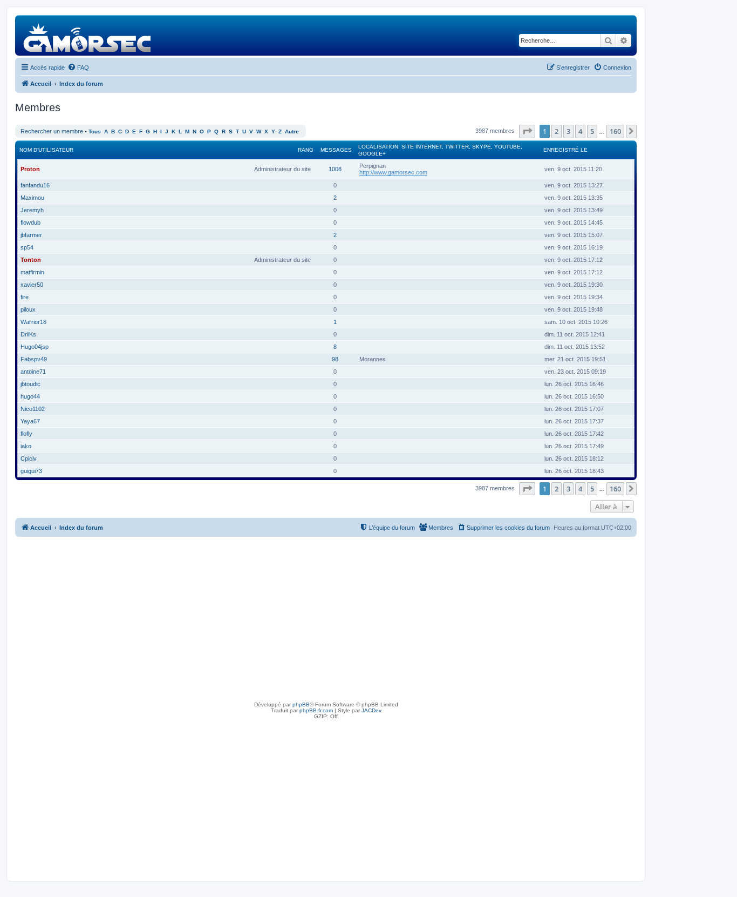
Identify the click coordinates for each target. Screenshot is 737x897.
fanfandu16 (35, 185)
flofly (26, 433)
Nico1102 (33, 409)
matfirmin (32, 272)
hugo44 (30, 396)
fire (25, 297)
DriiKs (28, 334)
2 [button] (556, 131)
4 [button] (580, 131)
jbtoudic (30, 384)
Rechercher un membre (52, 131)
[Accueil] (88, 35)
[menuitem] (78, 67)
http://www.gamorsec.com (393, 172)
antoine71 (33, 371)
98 (335, 359)
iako (26, 446)
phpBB (301, 704)
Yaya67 (30, 421)
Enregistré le (565, 150)
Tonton (31, 260)
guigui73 (31, 471)
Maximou (32, 197)
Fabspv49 (34, 359)
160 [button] (615, 131)
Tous (94, 131)
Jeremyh (32, 210)
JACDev (371, 710)
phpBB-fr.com (316, 710)
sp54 (27, 247)
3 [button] (568, 131)
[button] (527, 131)
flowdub (30, 222)
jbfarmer (31, 235)
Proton (30, 169)
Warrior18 (33, 322)
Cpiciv (29, 458)
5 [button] (592, 131)
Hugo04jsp (35, 346)
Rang (305, 150)
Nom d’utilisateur (46, 150)
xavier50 (32, 284)
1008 (335, 169)
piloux (28, 309)
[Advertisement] (326, 617)
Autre (292, 131)
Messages (336, 150)
